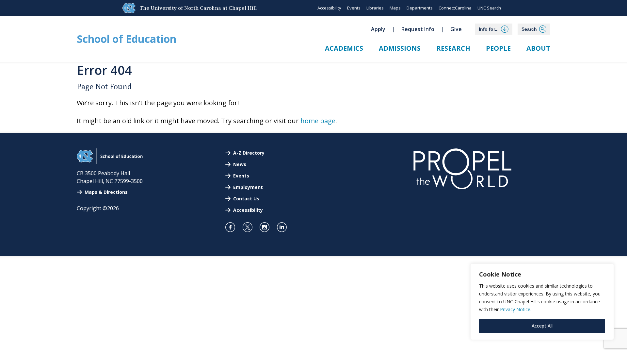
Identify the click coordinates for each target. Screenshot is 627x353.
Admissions (400, 48)
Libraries (375, 8)
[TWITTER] (250, 227)
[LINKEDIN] (284, 227)
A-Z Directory (249, 153)
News (239, 164)
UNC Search (489, 8)
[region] (542, 301)
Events (354, 8)
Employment (248, 187)
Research (453, 48)
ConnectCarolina (455, 8)
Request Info (417, 29)
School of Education (126, 39)
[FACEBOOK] (233, 227)
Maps (395, 8)
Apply (378, 29)
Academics (344, 48)
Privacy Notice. (515, 309)
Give (456, 29)
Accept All (542, 326)
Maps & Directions (106, 192)
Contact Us (246, 198)
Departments (420, 8)
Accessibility (329, 8)
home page (317, 120)
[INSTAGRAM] (267, 227)
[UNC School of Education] (110, 162)
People (498, 48)
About (538, 48)
